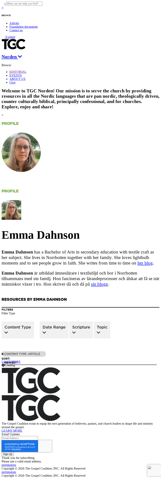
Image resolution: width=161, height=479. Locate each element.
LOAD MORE (11, 361)
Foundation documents (23, 26)
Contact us (16, 30)
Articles (14, 23)
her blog (145, 263)
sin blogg (99, 284)
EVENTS (15, 75)
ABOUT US (17, 79)
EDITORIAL (18, 71)
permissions (9, 465)
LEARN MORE (12, 430)
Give (12, 82)
